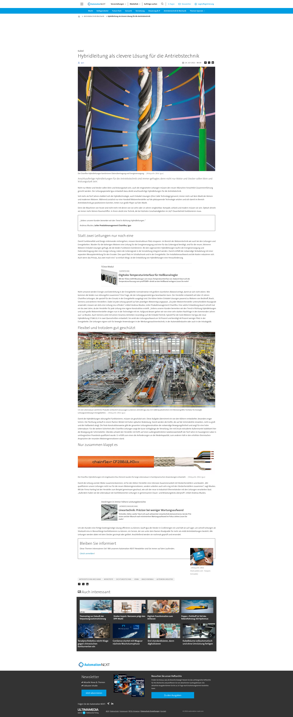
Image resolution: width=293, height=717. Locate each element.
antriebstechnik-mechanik (90, 579)
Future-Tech (116, 11)
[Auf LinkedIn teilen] (213, 62)
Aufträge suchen (150, 4)
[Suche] (162, 4)
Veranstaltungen (117, 4)
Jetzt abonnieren (94, 692)
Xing (109, 703)
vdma (136, 579)
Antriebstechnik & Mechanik (175, 11)
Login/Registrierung (206, 4)
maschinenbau (148, 579)
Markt (90, 11)
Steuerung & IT (154, 11)
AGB (107, 711)
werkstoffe (108, 579)
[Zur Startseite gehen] (96, 4)
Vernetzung (140, 11)
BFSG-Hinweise (134, 711)
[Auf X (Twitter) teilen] (209, 62)
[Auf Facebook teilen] (206, 62)
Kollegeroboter (103, 11)
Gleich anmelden (87, 553)
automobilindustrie (165, 579)
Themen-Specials (196, 11)
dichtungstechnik (123, 579)
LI (113, 703)
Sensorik (128, 11)
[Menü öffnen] (82, 4)
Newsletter (186, 4)
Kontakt (163, 711)
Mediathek (134, 4)
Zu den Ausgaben (172, 695)
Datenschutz (114, 711)
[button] (82, 635)
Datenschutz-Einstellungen (150, 711)
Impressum (124, 711)
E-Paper (171, 4)
